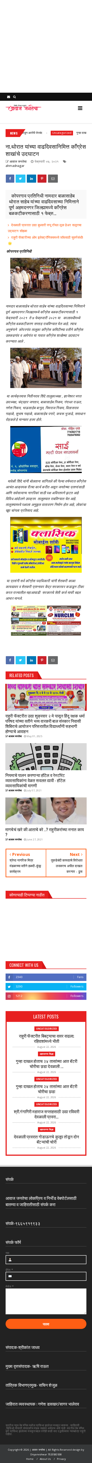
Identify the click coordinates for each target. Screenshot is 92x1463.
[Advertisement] (46, 46)
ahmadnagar (15, 166)
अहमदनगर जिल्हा (46, 1053)
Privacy (61, 1459)
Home (30, 1459)
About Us (45, 1459)
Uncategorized (47, 133)
